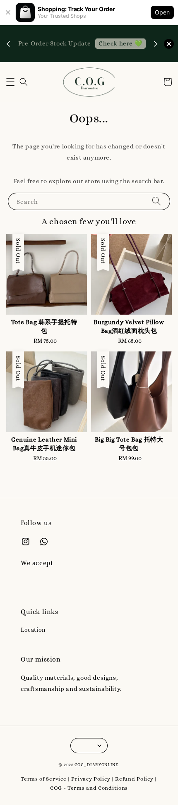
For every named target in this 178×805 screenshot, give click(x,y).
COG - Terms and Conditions (89, 788)
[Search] (156, 201)
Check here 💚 (120, 43)
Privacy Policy (90, 779)
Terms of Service (43, 779)
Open (162, 12)
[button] (10, 82)
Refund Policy (134, 779)
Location (33, 629)
